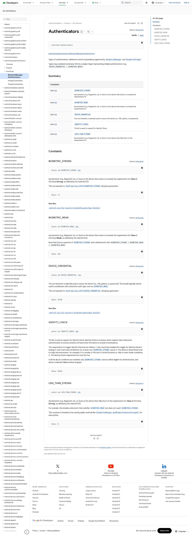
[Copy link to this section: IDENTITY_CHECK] (69, 322)
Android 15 (116, 498)
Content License (105, 447)
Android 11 (116, 512)
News (34, 505)
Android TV (90, 505)
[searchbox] (15, 19)
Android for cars (91, 501)
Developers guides (145, 496)
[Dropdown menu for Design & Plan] (53, 2)
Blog (96, 3)
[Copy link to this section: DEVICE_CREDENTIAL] (74, 266)
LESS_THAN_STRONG (82, 134)
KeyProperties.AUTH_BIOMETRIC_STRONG (83, 186)
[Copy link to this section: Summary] (63, 76)
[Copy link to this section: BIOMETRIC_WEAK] (71, 217)
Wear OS (89, 494)
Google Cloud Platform (96, 521)
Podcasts (36, 512)
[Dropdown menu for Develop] (69, 2)
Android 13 (116, 505)
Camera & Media (65, 501)
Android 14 (116, 501)
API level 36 (139, 323)
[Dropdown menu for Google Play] (86, 2)
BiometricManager (113, 59)
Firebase (81, 521)
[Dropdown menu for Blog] (101, 2)
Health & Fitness (64, 498)
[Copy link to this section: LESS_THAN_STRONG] (73, 383)
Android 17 (116, 491)
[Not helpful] (141, 23)
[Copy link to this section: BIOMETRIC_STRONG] (74, 161)
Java (141, 35)
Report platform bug (172, 491)
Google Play (79, 3)
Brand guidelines (54, 531)
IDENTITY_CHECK (81, 124)
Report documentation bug (175, 494)
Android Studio (175, 3)
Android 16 (116, 494)
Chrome (70, 521)
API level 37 (139, 383)
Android (35, 491)
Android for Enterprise (40, 494)
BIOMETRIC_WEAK (81, 102)
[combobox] (131, 3)
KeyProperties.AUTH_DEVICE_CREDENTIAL (83, 291)
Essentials (27, 3)
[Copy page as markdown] (89, 32)
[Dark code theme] (142, 42)
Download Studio (145, 503)
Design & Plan (45, 3)
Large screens (91, 491)
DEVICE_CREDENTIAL (83, 114)
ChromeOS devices (92, 498)
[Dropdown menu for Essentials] (34, 2)
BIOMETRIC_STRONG (82, 90)
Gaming (62, 491)
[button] (14, 28)
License (42, 531)
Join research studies (172, 501)
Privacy (61, 505)
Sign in (186, 3)
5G (60, 508)
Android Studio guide (146, 493)
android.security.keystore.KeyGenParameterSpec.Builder (74, 208)
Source (35, 501)
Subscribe (164, 531)
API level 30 (139, 30)
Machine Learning (65, 494)
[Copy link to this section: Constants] (64, 151)
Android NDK (143, 507)
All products (113, 521)
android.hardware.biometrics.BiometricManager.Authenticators (72, 54)
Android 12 (116, 508)
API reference (9, 11)
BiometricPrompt (133, 59)
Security (35, 498)
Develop (62, 3)
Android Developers (55, 23)
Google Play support (172, 498)
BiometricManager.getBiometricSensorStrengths (118, 412)
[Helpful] (138, 23)
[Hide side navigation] (27, 532)
